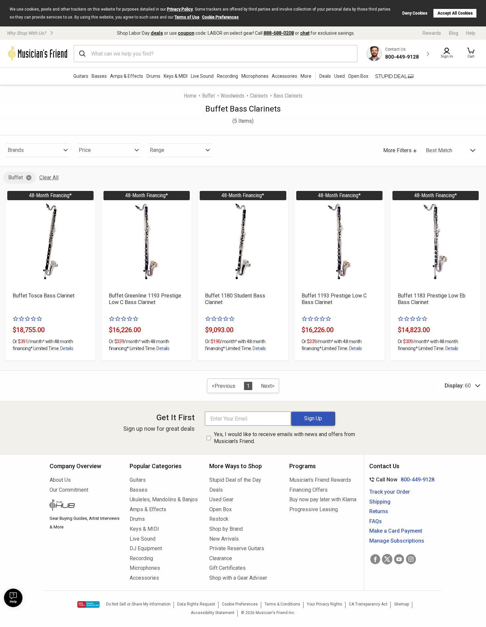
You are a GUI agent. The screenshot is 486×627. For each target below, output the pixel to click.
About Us (60, 480)
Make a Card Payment (395, 531)
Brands (16, 150)
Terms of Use (187, 17)
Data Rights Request (196, 604)
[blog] (85, 506)
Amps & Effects (126, 76)
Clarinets (259, 96)
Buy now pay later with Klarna (322, 499)
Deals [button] (325, 76)
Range (157, 150)
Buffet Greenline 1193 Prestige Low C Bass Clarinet (145, 298)
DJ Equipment (146, 548)
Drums (153, 76)
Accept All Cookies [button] (455, 13)
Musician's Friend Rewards (320, 480)
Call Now (400, 479)
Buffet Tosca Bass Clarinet (43, 295)
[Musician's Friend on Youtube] (399, 559)
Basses (99, 76)
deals (157, 33)
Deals (216, 490)
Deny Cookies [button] (414, 13)
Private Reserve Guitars (236, 548)
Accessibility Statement (212, 612)
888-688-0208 (278, 33)
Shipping (379, 502)
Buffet (208, 96)
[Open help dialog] (13, 598)
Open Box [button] (358, 76)
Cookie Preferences (220, 17)
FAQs (375, 521)
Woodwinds (232, 96)
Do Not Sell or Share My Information (138, 604)
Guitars (80, 76)
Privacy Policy (180, 9)
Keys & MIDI (175, 76)
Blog (453, 33)
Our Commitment (69, 490)
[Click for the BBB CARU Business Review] (88, 604)
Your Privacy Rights (324, 604)
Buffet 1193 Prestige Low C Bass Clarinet (334, 298)
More (306, 76)
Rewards (432, 33)
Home (190, 96)
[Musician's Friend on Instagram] (411, 559)
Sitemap (401, 604)
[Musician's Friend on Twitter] (387, 559)
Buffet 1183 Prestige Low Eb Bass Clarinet (432, 298)
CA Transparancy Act (368, 604)
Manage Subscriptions (396, 541)
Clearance (220, 558)
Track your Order (389, 492)
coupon (186, 33)
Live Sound (202, 76)
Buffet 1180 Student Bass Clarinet (235, 298)
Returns (378, 511)
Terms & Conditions (282, 604)
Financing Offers (308, 490)
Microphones (254, 76)
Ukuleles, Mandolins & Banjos (164, 499)
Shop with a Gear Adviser (238, 578)
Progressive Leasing (313, 509)
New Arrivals (224, 539)
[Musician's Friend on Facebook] (375, 559)
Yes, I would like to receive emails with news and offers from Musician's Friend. (284, 437)
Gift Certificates (227, 568)
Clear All (49, 177)
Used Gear (221, 499)
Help (470, 33)
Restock (218, 519)
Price (85, 150)
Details (66, 348)
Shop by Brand (226, 529)
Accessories (284, 76)
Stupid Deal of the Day (235, 480)
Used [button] (339, 76)
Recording (227, 76)
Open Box (220, 509)
